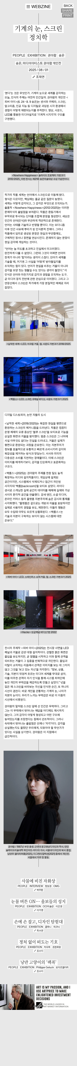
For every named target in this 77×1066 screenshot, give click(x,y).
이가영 (40, 910)
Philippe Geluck (45, 967)
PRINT (68, 15)
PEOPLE (19, 55)
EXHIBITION (36, 55)
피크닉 (56, 926)
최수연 (40, 930)
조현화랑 (56, 947)
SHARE (67, 10)
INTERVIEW (36, 886)
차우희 (47, 947)
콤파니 (48, 926)
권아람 (52, 55)
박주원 (40, 890)
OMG (56, 886)
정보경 (48, 886)
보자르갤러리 (62, 967)
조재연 (40, 77)
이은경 (59, 906)
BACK (68, 6)
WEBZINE (41, 7)
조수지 (40, 950)
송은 (61, 55)
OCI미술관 (48, 906)
